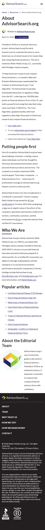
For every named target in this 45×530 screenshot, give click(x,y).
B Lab (18, 219)
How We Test (9, 422)
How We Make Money (13, 428)
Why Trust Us (9, 417)
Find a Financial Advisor (18, 324)
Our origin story (14, 125)
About (5, 406)
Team (5, 412)
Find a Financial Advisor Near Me (22, 298)
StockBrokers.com (10, 276)
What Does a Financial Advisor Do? (23, 302)
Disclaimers (20, 448)
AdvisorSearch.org (14, 4)
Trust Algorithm (33, 139)
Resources (14, 12)
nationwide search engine (25, 130)
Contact (7, 433)
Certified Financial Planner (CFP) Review (25, 293)
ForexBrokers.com (30, 276)
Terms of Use (7, 448)
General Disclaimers (10, 469)
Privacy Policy (32, 448)
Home (4, 12)
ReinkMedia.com (29, 280)
